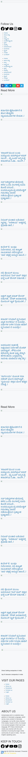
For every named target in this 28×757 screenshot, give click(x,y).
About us (8, 686)
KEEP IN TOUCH (11, 741)
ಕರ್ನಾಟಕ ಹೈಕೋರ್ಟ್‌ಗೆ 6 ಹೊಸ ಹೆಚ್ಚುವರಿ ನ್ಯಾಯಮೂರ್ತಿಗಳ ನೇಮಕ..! (12, 113)
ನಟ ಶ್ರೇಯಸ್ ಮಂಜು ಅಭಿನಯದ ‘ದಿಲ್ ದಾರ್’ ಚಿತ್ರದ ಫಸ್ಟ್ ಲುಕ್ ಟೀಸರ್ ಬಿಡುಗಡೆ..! (14, 275)
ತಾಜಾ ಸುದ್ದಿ (7, 35)
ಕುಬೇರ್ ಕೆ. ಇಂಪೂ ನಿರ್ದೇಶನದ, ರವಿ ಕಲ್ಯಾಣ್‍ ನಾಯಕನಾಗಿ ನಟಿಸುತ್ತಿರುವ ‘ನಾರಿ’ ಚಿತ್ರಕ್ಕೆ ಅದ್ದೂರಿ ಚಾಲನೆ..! (13, 251)
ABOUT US (9, 711)
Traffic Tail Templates (9, 753)
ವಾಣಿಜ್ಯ (6, 45)
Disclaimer (9, 688)
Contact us (9, 690)
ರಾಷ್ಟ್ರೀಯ (6, 39)
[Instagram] (16, 29)
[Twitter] (7, 29)
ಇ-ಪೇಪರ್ (6, 54)
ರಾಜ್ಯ (5, 37)
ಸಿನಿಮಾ (6, 52)
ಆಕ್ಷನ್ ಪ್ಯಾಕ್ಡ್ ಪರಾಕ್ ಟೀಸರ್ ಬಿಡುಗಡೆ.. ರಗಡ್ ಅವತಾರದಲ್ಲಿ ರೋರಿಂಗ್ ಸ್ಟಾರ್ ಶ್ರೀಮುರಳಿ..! (13, 299)
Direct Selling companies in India (12, 670)
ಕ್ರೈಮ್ (5, 50)
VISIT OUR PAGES (13, 680)
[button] (3, 85)
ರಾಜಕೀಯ (6, 48)
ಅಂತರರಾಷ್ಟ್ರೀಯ (8, 41)
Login (7, 692)
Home (6, 33)
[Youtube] (11, 29)
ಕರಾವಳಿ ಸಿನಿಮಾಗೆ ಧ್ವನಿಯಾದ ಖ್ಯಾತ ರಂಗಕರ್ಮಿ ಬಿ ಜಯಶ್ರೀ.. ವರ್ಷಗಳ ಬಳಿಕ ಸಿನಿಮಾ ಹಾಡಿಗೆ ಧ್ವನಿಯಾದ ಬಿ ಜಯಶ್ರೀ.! (14, 323)
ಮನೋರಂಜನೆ (7, 46)
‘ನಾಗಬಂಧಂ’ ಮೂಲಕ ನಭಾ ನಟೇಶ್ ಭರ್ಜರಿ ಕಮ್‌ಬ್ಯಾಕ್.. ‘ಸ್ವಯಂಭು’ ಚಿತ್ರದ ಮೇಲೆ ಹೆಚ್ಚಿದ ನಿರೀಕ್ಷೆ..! (14, 380)
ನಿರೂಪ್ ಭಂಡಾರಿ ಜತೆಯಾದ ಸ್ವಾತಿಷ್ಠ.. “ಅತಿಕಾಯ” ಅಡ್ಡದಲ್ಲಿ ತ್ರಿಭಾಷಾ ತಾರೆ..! (13, 222)
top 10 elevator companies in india (12, 674)
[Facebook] (3, 29)
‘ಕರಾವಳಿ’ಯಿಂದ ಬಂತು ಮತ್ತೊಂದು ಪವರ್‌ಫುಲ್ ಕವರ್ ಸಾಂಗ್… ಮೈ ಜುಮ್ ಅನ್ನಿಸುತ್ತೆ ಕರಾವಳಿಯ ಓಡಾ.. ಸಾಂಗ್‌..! (13, 156)
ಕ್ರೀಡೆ (5, 43)
